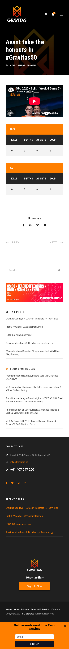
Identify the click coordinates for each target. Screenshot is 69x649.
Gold (53, 139)
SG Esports (28, 613)
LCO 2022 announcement (18, 335)
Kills (14, 139)
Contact (56, 609)
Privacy (25, 609)
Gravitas (32, 65)
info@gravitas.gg (19, 462)
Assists (41, 139)
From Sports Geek (22, 368)
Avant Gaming (18, 65)
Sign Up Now (34, 586)
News (17, 609)
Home (9, 609)
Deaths (28, 139)
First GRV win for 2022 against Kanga (24, 327)
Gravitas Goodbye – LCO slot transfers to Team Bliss (32, 318)
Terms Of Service (40, 609)
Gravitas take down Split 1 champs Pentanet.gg (29, 343)
